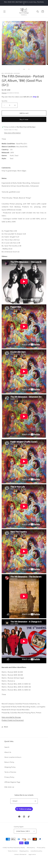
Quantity (4, 101)
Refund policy (31, 847)
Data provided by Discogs (11, 717)
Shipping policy (24, 851)
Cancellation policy (36, 851)
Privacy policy (41, 847)
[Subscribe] (35, 801)
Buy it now (24, 119)
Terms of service (12, 851)
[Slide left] (19, 69)
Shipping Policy (10, 767)
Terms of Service (10, 772)
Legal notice (32, 854)
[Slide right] (28, 69)
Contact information (20, 854)
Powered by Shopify (19, 847)
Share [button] (6, 727)
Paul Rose (10, 847)
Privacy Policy (9, 777)
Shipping (4, 93)
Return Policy (9, 762)
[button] (4, 11)
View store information (12, 133)
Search (6, 747)
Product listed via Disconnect (13, 720)
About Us (7, 752)
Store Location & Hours (12, 757)
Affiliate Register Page (12, 782)
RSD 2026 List (9, 787)
